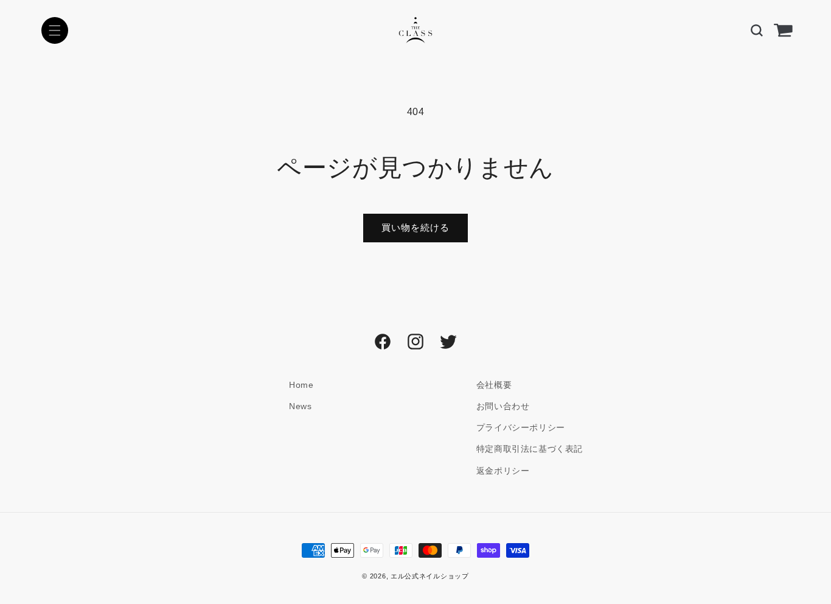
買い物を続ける (415, 227)
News (300, 406)
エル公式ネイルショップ (430, 576)
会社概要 (494, 385)
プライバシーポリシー (520, 427)
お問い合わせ (503, 406)
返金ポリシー (503, 471)
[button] (54, 30)
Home (301, 385)
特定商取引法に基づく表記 (529, 449)
